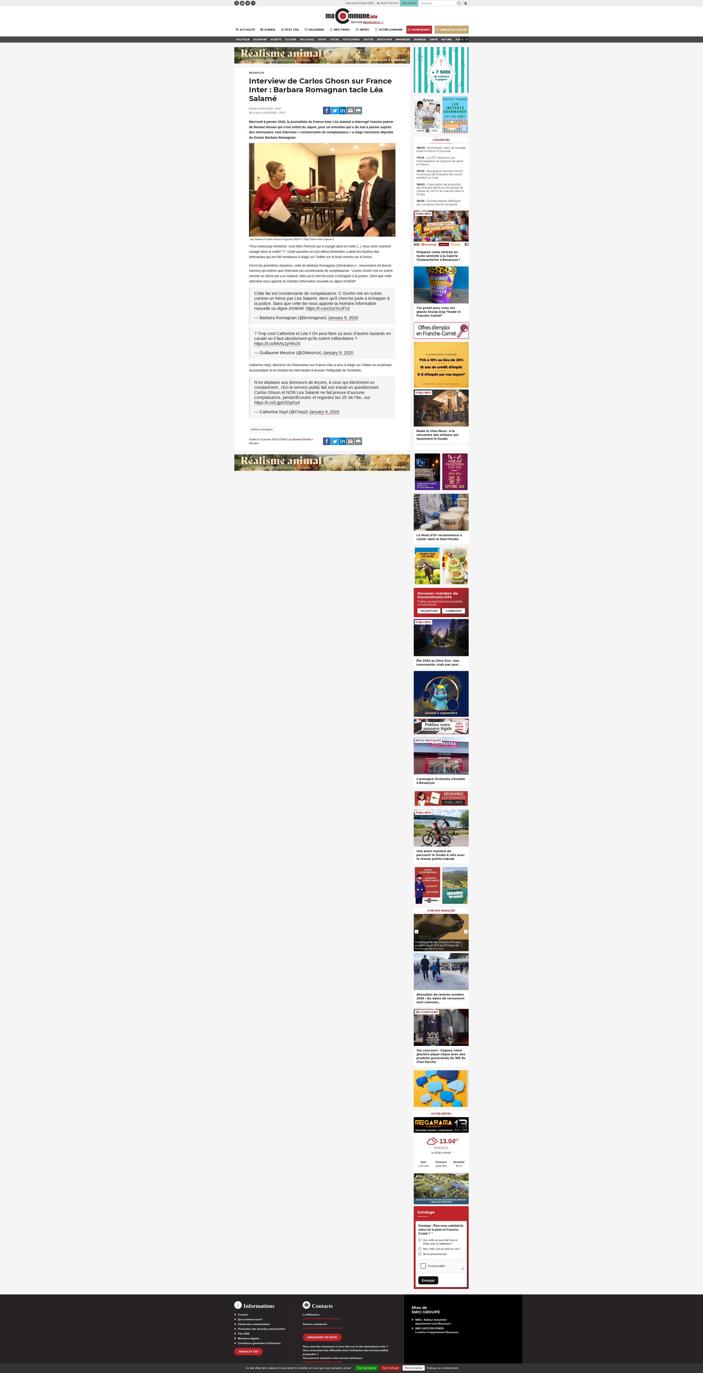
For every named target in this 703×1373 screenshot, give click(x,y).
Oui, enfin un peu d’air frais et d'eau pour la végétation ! (440, 1242)
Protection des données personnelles (261, 1328)
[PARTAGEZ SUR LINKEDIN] (342, 110)
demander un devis (322, 1337)
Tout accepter (366, 1368)
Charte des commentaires (254, 1324)
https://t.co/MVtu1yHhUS (277, 343)
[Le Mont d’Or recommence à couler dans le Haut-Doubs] (441, 512)
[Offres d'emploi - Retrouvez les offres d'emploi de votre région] (441, 337)
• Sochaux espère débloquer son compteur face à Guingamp (438, 202)
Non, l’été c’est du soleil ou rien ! (442, 1248)
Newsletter (248, 1351)
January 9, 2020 (343, 317)
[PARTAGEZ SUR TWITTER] (334, 110)
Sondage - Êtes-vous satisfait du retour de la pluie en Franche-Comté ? (440, 1229)
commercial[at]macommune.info (323, 1327)
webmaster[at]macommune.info (322, 1361)
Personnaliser (413, 1368)
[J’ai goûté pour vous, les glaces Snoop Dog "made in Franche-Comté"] (441, 285)
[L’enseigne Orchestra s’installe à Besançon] (441, 755)
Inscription (429, 610)
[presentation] (416, 931)
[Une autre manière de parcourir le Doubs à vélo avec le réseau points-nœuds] (441, 828)
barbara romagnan (262, 429)
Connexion (454, 610)
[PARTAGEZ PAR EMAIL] (350, 110)
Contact (243, 1314)
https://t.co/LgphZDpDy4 (277, 402)
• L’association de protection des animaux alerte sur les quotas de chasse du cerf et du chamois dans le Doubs (440, 189)
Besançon (256, 72)
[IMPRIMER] (358, 110)
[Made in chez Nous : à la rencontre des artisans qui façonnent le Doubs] (441, 408)
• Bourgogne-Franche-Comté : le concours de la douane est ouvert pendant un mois (440, 174)
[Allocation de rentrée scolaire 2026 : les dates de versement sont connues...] (441, 971)
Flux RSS (243, 1333)
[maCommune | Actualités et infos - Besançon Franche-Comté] (352, 16)
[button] (459, 3)
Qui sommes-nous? (250, 1319)
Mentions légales (248, 1338)
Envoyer (428, 1280)
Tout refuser (390, 1368)
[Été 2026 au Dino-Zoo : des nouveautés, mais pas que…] (441, 637)
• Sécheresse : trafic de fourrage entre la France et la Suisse (441, 149)
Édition (356, 22)
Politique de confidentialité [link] (442, 1368)
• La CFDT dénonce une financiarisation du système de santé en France (439, 161)
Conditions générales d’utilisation (259, 1343)
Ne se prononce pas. (435, 1253)
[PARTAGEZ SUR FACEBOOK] (326, 110)
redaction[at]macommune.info (322, 1318)
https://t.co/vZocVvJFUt (327, 308)
